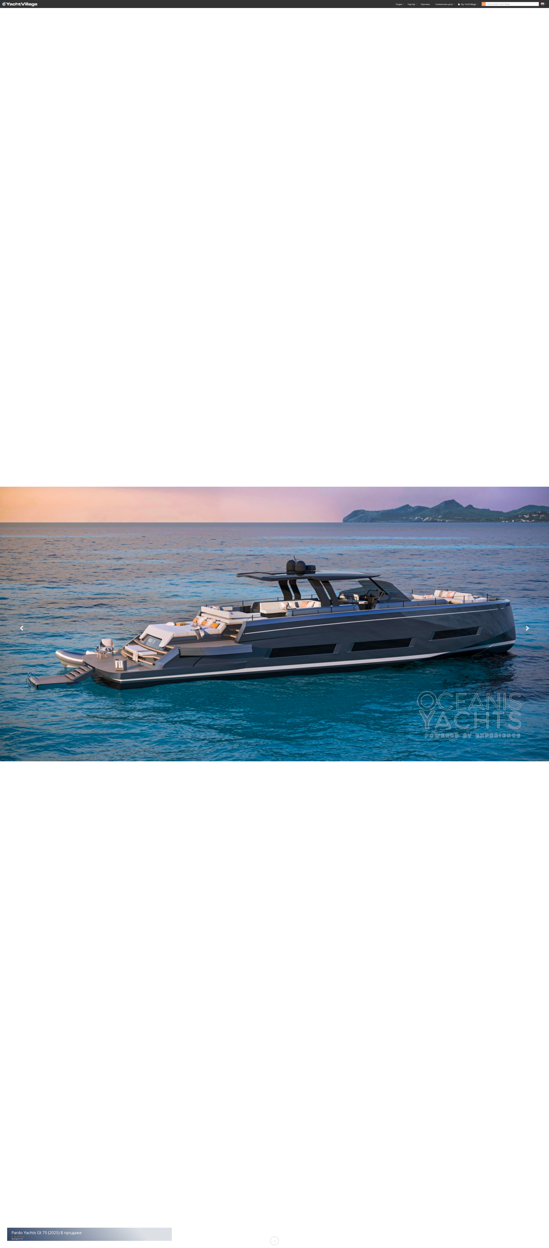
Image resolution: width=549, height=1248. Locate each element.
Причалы (425, 4)
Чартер (411, 4)
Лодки (399, 4)
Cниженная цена (444, 4)
